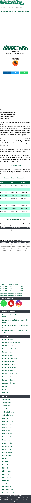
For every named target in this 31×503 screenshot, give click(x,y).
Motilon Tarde (7, 455)
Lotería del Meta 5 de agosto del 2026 (11, 291)
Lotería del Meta (7, 355)
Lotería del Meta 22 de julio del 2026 (11, 295)
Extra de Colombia (8, 383)
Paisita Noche (7, 465)
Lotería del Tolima (8, 339)
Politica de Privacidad (15, 500)
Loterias (10, 8)
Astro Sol (5, 409)
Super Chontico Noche (10, 493)
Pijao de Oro (6, 480)
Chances (19, 8)
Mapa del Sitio (4, 500)
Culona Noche (7, 434)
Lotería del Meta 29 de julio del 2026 (11, 293)
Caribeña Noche (8, 421)
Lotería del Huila (7, 346)
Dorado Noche (7, 440)
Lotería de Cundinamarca (11, 343)
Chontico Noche (7, 427)
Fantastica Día (7, 446)
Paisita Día (6, 462)
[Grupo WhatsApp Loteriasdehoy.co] (3, 306)
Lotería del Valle (7, 352)
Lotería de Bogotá (8, 361)
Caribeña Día (6, 418)
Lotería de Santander (9, 374)
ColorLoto (5, 392)
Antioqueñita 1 (7, 399)
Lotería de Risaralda (9, 367)
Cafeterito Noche (8, 412)
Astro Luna (6, 406)
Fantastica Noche (8, 449)
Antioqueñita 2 (7, 402)
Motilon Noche (7, 452)
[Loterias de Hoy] (12, 4)
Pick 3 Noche (6, 471)
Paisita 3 (5, 458)
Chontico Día (6, 424)
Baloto (4, 386)
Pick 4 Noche (6, 477)
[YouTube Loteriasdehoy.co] (11, 306)
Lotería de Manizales (9, 358)
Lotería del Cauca (8, 380)
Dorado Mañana (7, 437)
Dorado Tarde (7, 443)
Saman (4, 483)
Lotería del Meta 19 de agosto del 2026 (11, 287)
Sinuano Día (6, 486)
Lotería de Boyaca (8, 377)
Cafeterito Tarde (7, 415)
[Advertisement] (15, 29)
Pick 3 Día (5, 468)
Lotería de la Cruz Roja (10, 349)
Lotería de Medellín (8, 370)
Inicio (3, 8)
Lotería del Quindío (8, 364)
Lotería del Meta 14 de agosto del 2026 (11, 289)
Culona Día (6, 431)
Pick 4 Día (5, 474)
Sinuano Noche (7, 490)
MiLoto (4, 389)
